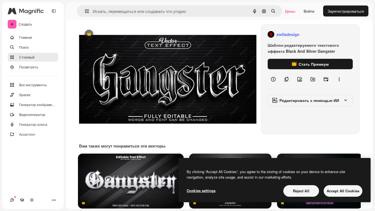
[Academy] (22, 200)
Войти (309, 11)
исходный (116, 34)
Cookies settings (201, 190)
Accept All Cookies (343, 190)
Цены (290, 11)
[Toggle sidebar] (53, 11)
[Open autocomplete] (84, 11)
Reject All (301, 190)
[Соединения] (12, 200)
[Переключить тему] (31, 200)
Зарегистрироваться (346, 11)
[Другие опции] (339, 79)
